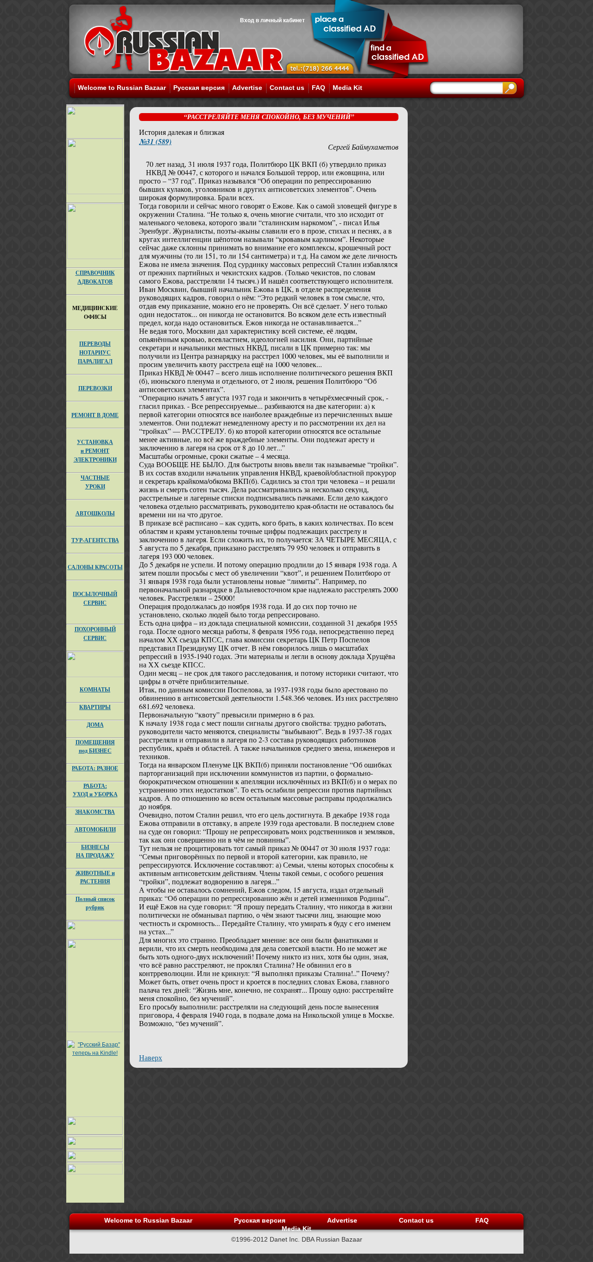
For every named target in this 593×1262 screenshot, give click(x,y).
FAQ (318, 87)
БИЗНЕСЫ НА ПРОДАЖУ (95, 851)
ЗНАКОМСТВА (95, 812)
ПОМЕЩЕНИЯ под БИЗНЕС (95, 746)
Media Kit (347, 87)
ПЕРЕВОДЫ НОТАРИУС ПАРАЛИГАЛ (95, 352)
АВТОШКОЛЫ (95, 513)
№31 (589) (155, 141)
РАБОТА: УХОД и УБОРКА (95, 790)
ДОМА (95, 725)
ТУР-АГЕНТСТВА (95, 540)
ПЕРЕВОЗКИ (95, 388)
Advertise (247, 87)
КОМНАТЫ (95, 689)
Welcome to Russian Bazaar (122, 87)
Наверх (150, 1057)
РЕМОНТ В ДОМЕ (95, 415)
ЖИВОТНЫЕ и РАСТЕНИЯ (95, 877)
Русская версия (199, 87)
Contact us (287, 87)
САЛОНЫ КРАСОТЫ (95, 567)
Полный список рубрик (95, 903)
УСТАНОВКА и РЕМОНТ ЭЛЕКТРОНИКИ (95, 450)
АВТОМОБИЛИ (95, 829)
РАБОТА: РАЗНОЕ (95, 768)
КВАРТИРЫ (95, 707)
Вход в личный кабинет (272, 20)
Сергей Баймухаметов (363, 147)
